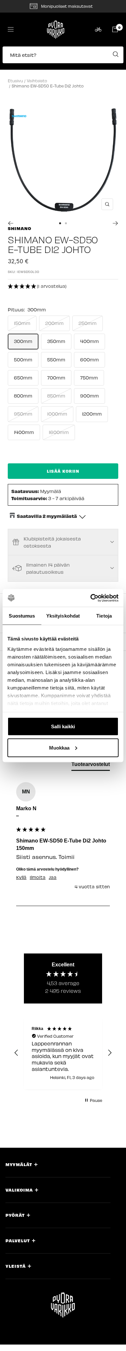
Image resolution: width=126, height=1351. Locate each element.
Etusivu (15, 80)
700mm (56, 377)
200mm (54, 323)
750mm (89, 377)
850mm (56, 395)
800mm (23, 395)
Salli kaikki (63, 726)
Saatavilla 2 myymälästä (47, 516)
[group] (63, 844)
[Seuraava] (115, 223)
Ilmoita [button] (38, 877)
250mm (88, 323)
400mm (89, 341)
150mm (22, 323)
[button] (63, 58)
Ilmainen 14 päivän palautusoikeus (48, 568)
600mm (89, 359)
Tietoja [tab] (104, 616)
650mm (23, 377)
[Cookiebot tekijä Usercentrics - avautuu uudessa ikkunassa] (91, 598)
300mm (23, 341)
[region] (63, 1053)
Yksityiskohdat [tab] (63, 616)
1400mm (24, 432)
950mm (23, 414)
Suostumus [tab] (22, 616)
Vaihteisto (37, 80)
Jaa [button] (53, 877)
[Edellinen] (10, 223)
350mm (56, 341)
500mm (23, 359)
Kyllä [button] (21, 877)
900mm (89, 395)
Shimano (19, 228)
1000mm (57, 414)
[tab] (90, 766)
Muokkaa (59, 747)
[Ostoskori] (115, 29)
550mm (56, 359)
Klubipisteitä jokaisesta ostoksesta (52, 542)
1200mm (92, 414)
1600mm (59, 432)
